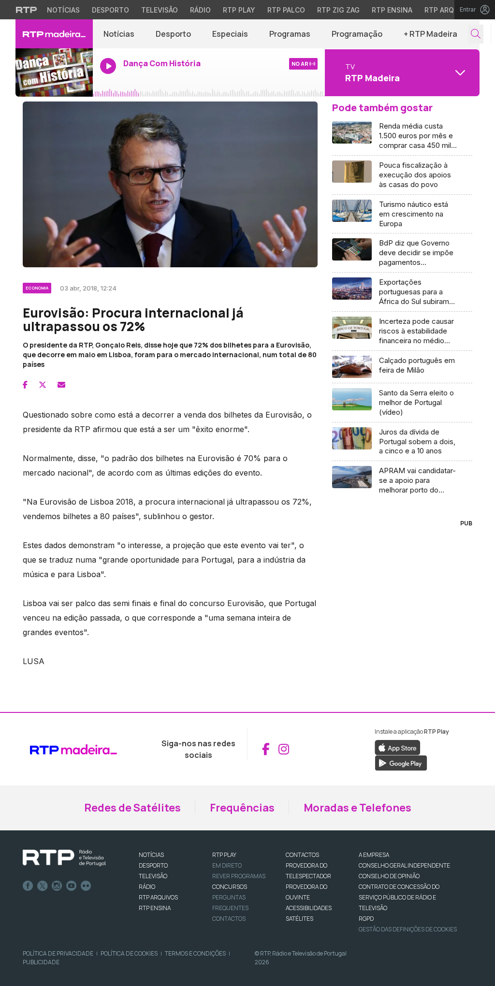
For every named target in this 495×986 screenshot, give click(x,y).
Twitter (42, 886)
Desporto (110, 10)
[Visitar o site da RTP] (26, 9)
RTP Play (239, 10)
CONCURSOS (229, 887)
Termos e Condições (195, 953)
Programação (357, 34)
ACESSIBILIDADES (309, 908)
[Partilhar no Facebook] (25, 384)
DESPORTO (153, 865)
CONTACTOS (302, 855)
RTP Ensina (392, 10)
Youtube (71, 886)
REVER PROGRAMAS (238, 876)
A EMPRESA (374, 855)
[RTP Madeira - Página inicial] (54, 33)
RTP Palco (286, 10)
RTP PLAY (224, 855)
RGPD (366, 918)
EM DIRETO (227, 865)
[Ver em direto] (54, 72)
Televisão (159, 10)
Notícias (63, 10)
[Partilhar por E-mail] (61, 384)
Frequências (242, 807)
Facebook (28, 886)
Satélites (299, 918)
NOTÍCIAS (151, 855)
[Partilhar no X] (42, 384)
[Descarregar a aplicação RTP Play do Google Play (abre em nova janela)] (401, 762)
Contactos (229, 918)
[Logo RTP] (64, 858)
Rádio (200, 10)
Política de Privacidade (58, 953)
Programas (289, 34)
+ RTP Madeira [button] (430, 34)
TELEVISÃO (153, 876)
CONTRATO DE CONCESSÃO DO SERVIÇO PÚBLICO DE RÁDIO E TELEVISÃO (399, 897)
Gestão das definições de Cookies (408, 929)
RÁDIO (147, 887)
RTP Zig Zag (338, 10)
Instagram (57, 886)
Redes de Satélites (132, 807)
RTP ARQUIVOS (158, 897)
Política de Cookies (129, 953)
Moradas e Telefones (357, 807)
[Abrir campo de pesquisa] (475, 34)
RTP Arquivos (449, 10)
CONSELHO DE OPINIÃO (389, 876)
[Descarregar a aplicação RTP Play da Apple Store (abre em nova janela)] (398, 747)
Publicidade (41, 962)
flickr (86, 886)
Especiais (230, 34)
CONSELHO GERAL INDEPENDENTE (404, 865)
